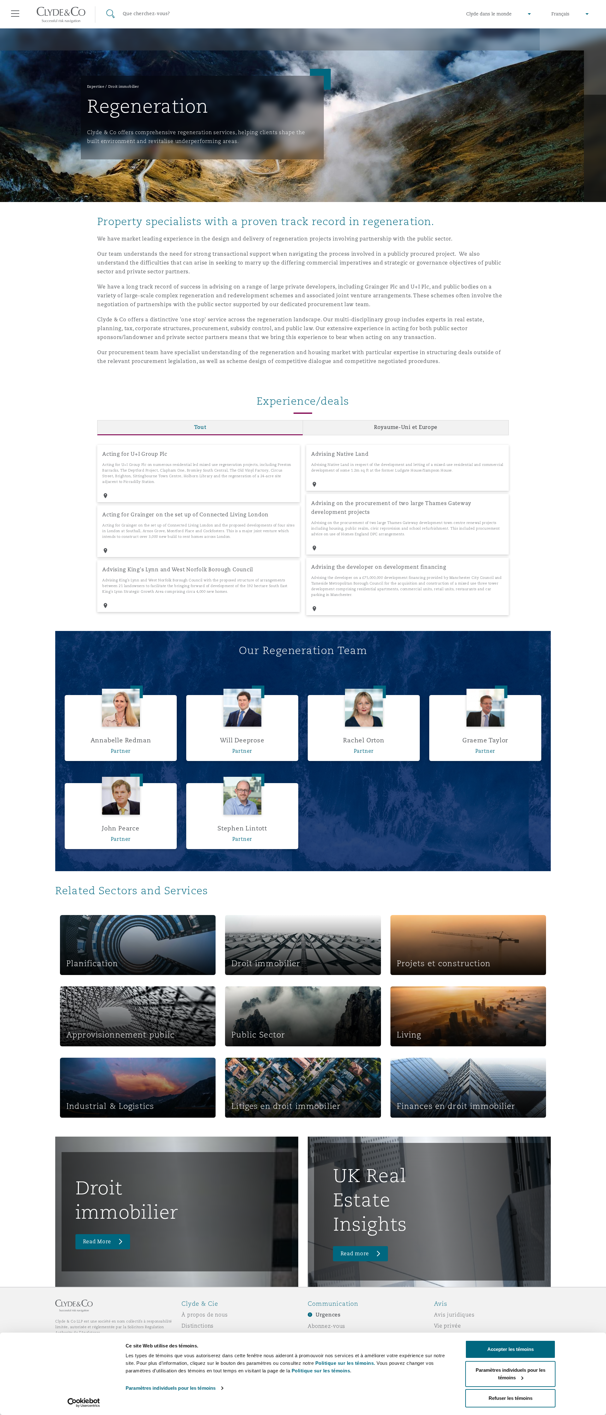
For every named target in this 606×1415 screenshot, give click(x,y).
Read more (355, 1253)
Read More (97, 1241)
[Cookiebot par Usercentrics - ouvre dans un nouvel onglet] (83, 1402)
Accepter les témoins (510, 1349)
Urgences (328, 1314)
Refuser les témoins (510, 1398)
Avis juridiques (454, 1314)
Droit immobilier (123, 86)
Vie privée (447, 1326)
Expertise (95, 86)
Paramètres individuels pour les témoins (171, 1388)
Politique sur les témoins (321, 1370)
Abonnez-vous (326, 1326)
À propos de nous (204, 1314)
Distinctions (197, 1326)
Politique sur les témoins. (345, 1363)
